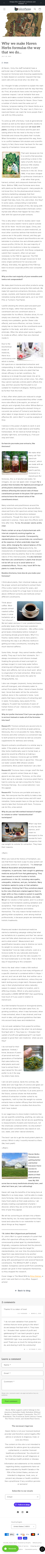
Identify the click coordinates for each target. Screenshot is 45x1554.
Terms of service (23, 1546)
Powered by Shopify (24, 1542)
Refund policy (37, 1542)
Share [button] (6, 63)
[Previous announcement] (4, 2)
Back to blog (24, 1290)
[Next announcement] (41, 2)
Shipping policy (35, 1546)
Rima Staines (35, 1276)
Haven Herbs (13, 1542)
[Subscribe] (37, 1496)
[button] (4, 9)
